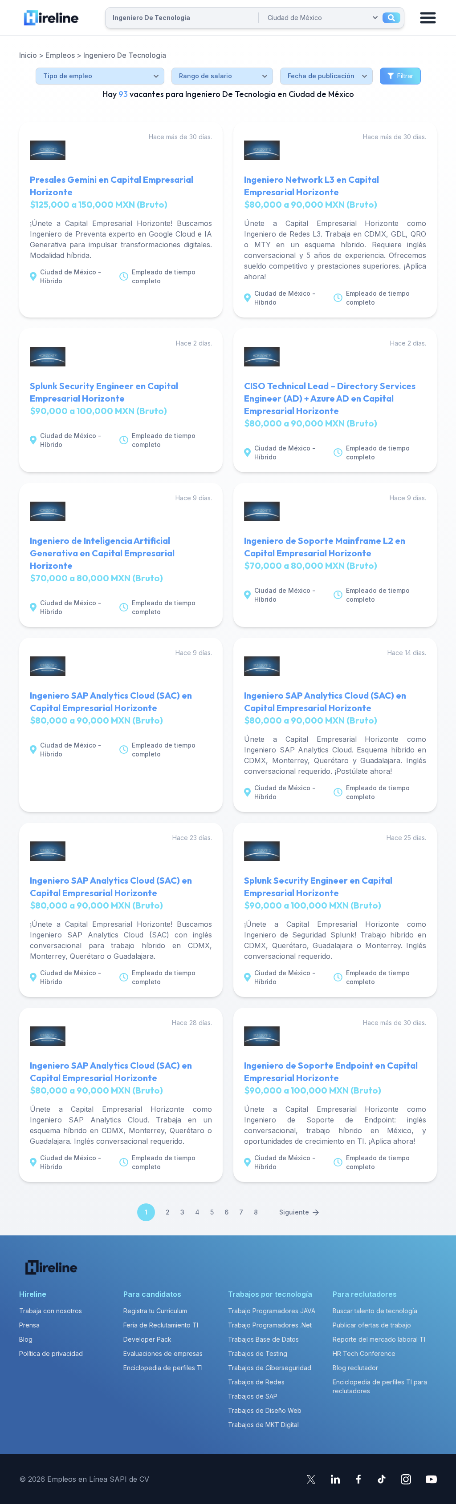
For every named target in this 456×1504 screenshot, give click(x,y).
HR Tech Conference (364, 1353)
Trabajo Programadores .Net (270, 1325)
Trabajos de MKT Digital (263, 1424)
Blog (26, 1339)
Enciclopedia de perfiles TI (163, 1367)
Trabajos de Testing (257, 1353)
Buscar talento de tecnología (375, 1311)
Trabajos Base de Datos (263, 1339)
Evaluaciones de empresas (163, 1353)
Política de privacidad (51, 1353)
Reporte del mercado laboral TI (379, 1339)
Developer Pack (147, 1339)
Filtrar (405, 76)
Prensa (29, 1325)
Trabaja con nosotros (50, 1311)
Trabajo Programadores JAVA (271, 1311)
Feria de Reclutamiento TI (160, 1325)
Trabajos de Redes (256, 1382)
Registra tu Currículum (155, 1311)
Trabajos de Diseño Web (264, 1410)
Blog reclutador (355, 1367)
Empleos (60, 55)
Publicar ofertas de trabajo (372, 1325)
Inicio (28, 55)
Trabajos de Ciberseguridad (269, 1367)
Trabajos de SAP (252, 1396)
